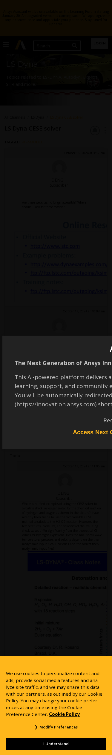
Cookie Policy (64, 714)
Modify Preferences (58, 727)
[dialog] (56, 377)
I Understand (56, 743)
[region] (56, 705)
